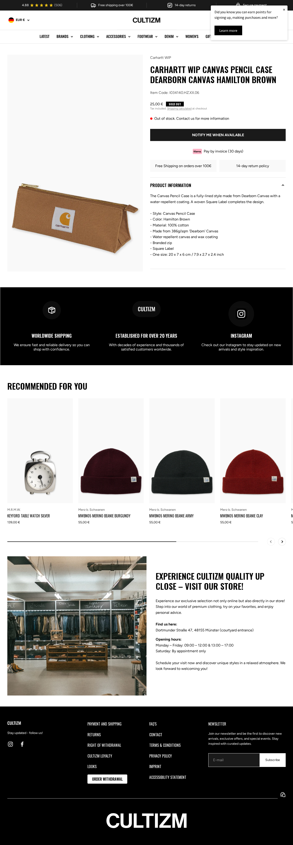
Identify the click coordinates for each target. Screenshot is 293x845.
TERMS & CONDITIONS (165, 745)
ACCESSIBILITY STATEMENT (167, 777)
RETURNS (94, 734)
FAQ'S (153, 724)
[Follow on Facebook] (22, 744)
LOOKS (92, 766)
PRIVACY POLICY (160, 756)
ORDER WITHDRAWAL (107, 779)
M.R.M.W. (14, 510)
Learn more (228, 30)
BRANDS (62, 36)
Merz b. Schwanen (91, 510)
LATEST (44, 36)
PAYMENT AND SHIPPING (104, 724)
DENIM (169, 36)
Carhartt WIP (160, 57)
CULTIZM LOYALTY (99, 756)
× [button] (284, 9)
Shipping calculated (179, 108)
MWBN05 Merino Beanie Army (171, 516)
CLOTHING (87, 36)
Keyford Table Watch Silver (28, 516)
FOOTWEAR (145, 36)
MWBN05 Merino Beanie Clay (241, 516)
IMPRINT (155, 766)
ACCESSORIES (116, 36)
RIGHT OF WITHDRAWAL (104, 745)
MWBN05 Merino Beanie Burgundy (104, 516)
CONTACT (155, 734)
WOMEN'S (191, 36)
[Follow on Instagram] (10, 744)
